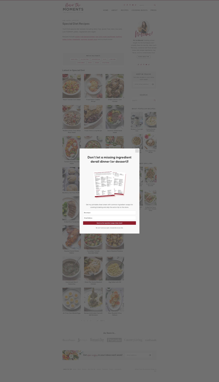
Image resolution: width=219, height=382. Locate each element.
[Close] (137, 151)
